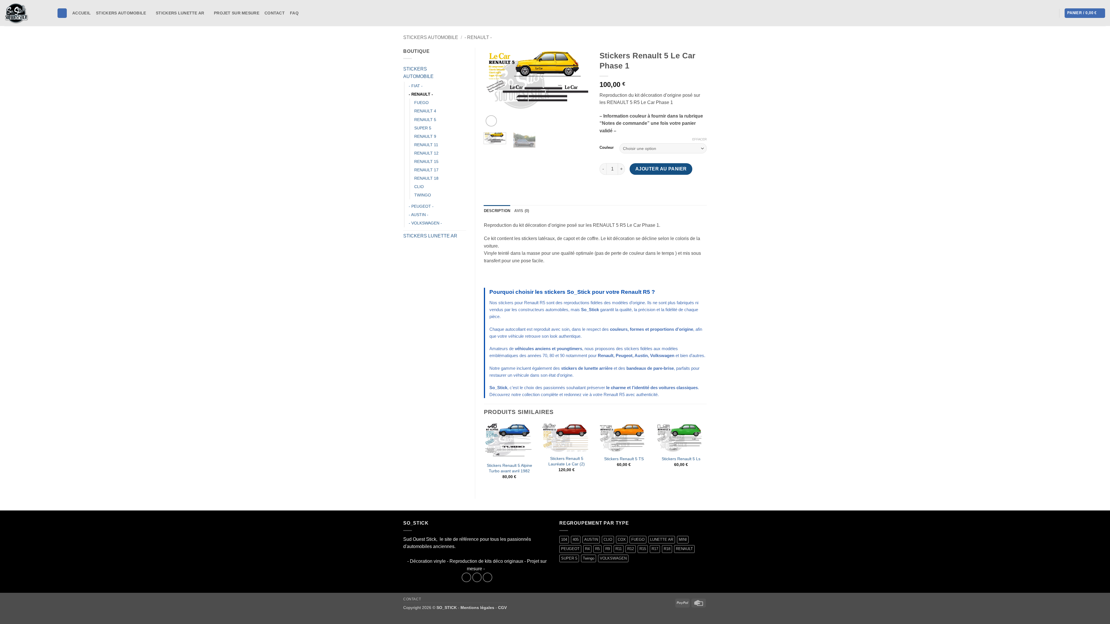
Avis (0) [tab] (521, 211)
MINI (683, 539)
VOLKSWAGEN (613, 558)
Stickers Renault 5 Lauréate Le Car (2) (566, 461)
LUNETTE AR (661, 539)
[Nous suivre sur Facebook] (305, 13)
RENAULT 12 (426, 153)
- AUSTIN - (418, 214)
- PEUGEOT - (421, 206)
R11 (618, 549)
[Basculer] (462, 72)
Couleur (607, 148)
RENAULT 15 (426, 161)
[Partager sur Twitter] (615, 188)
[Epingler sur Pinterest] (636, 188)
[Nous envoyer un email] (487, 577)
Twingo (588, 558)
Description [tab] (497, 211)
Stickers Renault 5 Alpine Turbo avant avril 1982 (509, 468)
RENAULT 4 (425, 111)
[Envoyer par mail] (625, 188)
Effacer (699, 139)
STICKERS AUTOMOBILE (121, 13)
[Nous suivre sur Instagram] (312, 13)
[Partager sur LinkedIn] (646, 188)
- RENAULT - (478, 37)
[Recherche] (62, 13)
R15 (642, 549)
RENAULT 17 (426, 170)
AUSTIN (591, 539)
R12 (630, 549)
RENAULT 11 (426, 144)
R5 (597, 549)
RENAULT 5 (425, 119)
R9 (607, 549)
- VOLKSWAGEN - (425, 223)
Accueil (81, 13)
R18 (667, 549)
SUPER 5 (422, 128)
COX (622, 539)
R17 (655, 549)
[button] (1051, 13)
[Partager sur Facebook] (605, 188)
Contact (274, 13)
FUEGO (421, 102)
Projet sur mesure (236, 13)
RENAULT (684, 549)
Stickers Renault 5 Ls (681, 458)
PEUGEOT (570, 549)
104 (564, 539)
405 (576, 539)
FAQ (294, 13)
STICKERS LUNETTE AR (180, 13)
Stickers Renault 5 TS (624, 458)
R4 (587, 549)
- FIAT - (416, 85)
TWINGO (422, 195)
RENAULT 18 (426, 178)
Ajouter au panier (661, 168)
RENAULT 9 (425, 136)
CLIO (419, 186)
